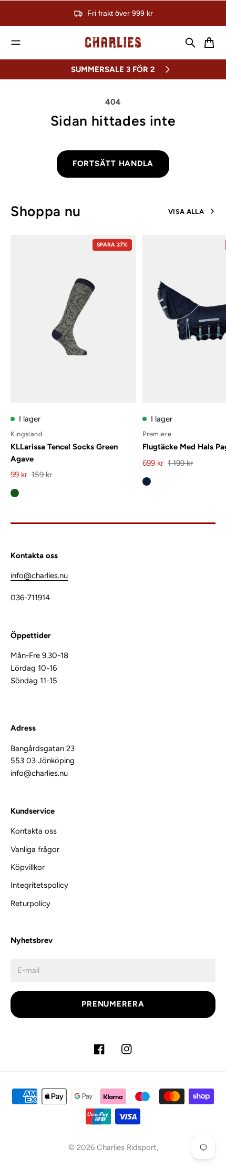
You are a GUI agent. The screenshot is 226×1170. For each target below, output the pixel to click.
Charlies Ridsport (127, 1147)
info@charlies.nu (39, 575)
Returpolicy (30, 903)
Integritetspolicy (39, 885)
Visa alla (186, 211)
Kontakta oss (34, 831)
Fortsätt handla (113, 163)
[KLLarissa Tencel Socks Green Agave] (73, 319)
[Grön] (14, 493)
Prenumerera (112, 1004)
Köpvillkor (28, 867)
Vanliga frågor (35, 849)
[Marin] (146, 481)
